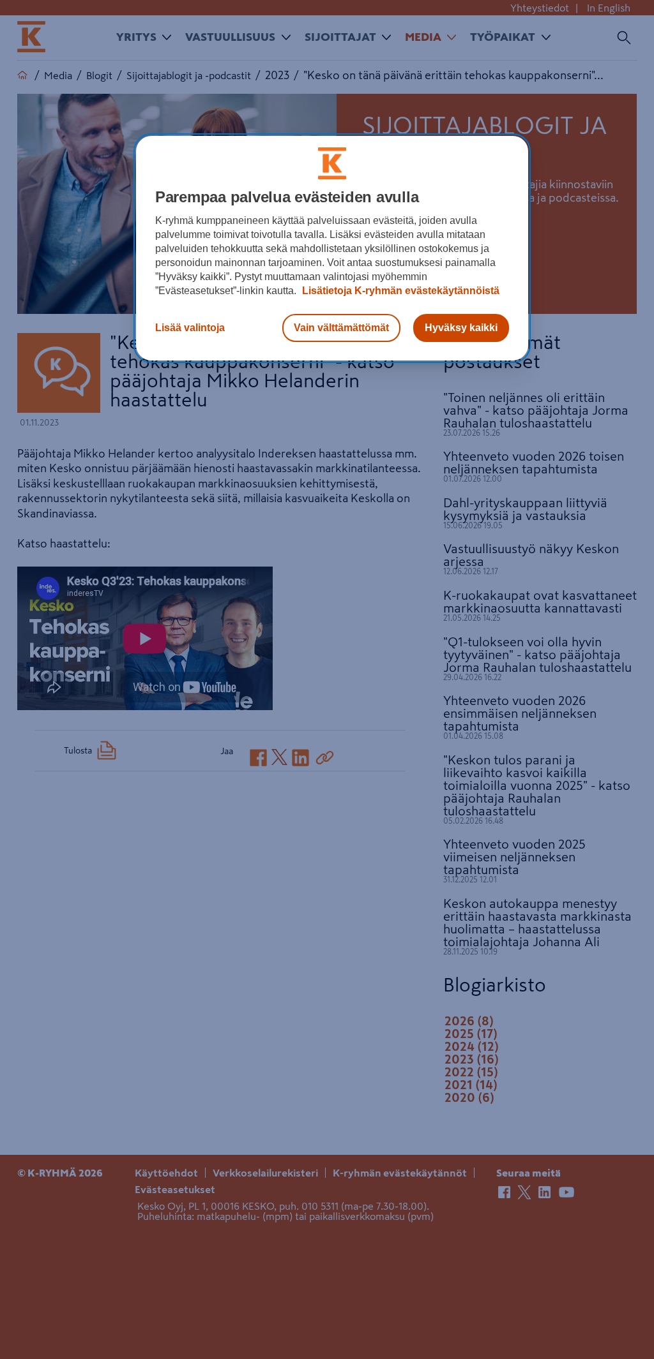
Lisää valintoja (190, 327)
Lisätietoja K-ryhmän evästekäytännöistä (399, 290)
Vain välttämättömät (341, 327)
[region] (332, 248)
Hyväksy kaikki (461, 327)
